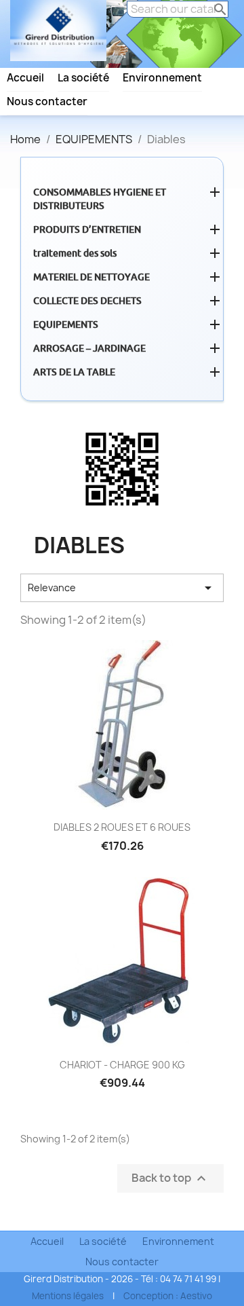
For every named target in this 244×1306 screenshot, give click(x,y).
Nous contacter (47, 102)
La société (83, 78)
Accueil (25, 78)
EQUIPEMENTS (65, 324)
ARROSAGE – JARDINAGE (89, 348)
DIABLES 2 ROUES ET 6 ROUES (122, 827)
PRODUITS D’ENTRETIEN (87, 229)
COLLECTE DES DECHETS (87, 300)
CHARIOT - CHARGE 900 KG (122, 1064)
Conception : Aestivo (167, 1296)
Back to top (170, 1178)
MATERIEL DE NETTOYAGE (91, 277)
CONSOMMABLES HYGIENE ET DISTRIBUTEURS (99, 199)
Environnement (162, 78)
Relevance (122, 588)
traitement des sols (75, 253)
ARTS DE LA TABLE (74, 372)
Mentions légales (68, 1296)
